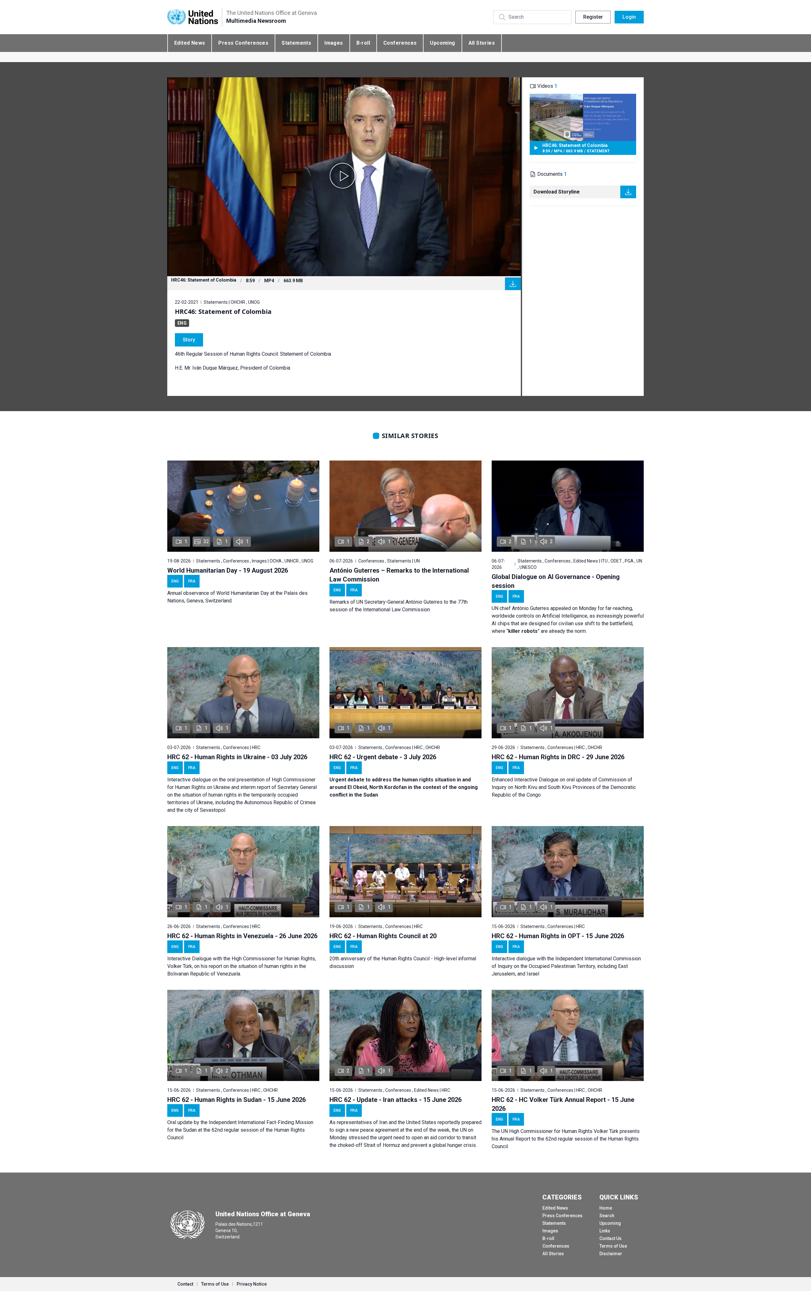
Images (333, 43)
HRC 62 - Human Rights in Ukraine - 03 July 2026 (237, 757)
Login (629, 17)
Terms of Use (613, 1246)
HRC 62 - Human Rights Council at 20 (383, 936)
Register (593, 17)
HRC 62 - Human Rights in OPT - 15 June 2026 (558, 936)
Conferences (400, 43)
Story (189, 340)
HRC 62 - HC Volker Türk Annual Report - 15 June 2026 (563, 1104)
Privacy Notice (252, 1284)
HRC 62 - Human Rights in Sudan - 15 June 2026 (236, 1099)
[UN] (192, 17)
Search (606, 1215)
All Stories (482, 43)
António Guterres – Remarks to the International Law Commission (399, 575)
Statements (296, 43)
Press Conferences (243, 43)
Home (605, 1208)
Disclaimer (610, 1253)
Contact (185, 1284)
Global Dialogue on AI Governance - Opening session (556, 581)
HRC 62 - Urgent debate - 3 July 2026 (382, 757)
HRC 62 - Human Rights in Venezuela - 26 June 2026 (242, 936)
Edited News (189, 43)
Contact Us (610, 1238)
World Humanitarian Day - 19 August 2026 (227, 570)
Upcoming (442, 43)
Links (604, 1230)
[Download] (513, 283)
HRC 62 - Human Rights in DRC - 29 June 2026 (558, 757)
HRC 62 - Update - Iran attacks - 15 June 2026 (395, 1099)
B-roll (363, 43)
